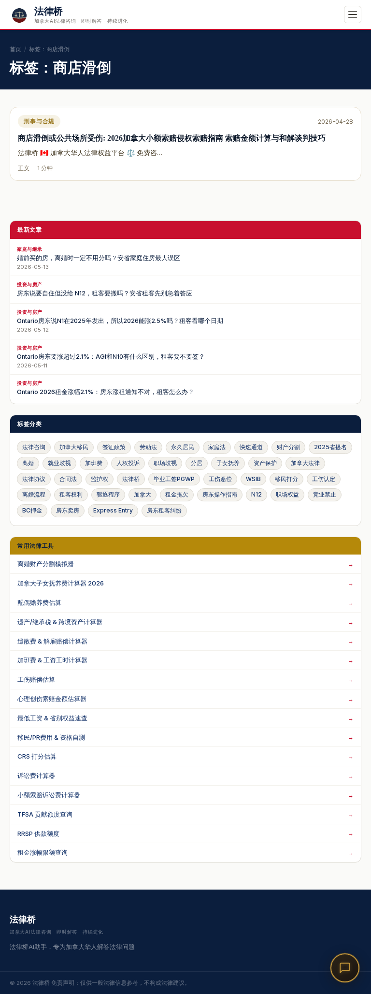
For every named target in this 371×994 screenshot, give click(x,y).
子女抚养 (228, 463)
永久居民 (182, 447)
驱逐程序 (108, 494)
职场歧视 (165, 463)
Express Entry (113, 510)
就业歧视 (59, 463)
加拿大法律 (305, 463)
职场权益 (287, 494)
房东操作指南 (219, 494)
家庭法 (217, 447)
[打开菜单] (352, 14)
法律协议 (33, 478)
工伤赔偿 (220, 478)
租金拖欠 (176, 494)
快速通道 (251, 447)
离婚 (28, 463)
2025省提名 (330, 447)
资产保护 (265, 463)
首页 (15, 49)
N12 (256, 494)
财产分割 (288, 447)
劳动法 (148, 447)
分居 (196, 463)
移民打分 (286, 478)
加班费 (93, 463)
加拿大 (142, 494)
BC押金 (32, 510)
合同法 (68, 478)
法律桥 (131, 478)
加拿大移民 (73, 447)
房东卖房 (67, 510)
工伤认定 (323, 478)
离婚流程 (33, 494)
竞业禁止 (324, 494)
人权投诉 (128, 463)
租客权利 (71, 494)
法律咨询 (33, 447)
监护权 (99, 478)
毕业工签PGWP (174, 478)
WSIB (253, 478)
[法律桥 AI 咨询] (344, 967)
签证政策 (114, 447)
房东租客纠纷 (164, 510)
